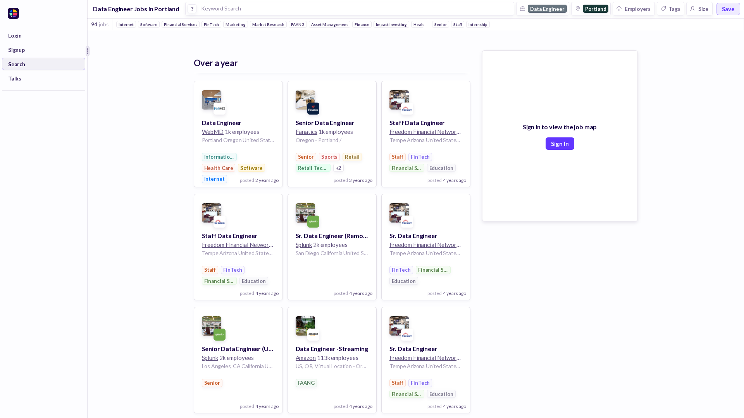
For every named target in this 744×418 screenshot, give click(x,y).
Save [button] (728, 8)
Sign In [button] (560, 143)
